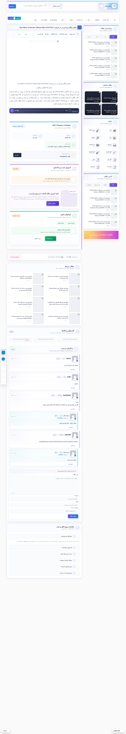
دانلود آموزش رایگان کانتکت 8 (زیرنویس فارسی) (44, 193)
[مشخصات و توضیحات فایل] (3, 364)
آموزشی (89, 184)
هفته (113, 36)
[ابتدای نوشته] (3, 359)
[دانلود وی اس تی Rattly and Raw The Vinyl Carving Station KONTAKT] (38, 290)
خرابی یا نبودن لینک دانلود (66, 554)
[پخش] (12, 110)
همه (89, 36)
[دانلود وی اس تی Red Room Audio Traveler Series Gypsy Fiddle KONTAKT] (38, 318)
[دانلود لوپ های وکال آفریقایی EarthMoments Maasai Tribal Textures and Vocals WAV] (74, 304)
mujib (69, 377)
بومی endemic (63, 34)
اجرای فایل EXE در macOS (66, 573)
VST (113, 184)
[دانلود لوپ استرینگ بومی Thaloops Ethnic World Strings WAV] (74, 290)
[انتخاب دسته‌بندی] (55, 6)
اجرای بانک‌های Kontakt (66, 566)
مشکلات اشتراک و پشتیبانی (66, 560)
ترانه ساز (35, 137)
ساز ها (47, 34)
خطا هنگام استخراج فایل (66, 536)
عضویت (11, 18)
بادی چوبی (72, 34)
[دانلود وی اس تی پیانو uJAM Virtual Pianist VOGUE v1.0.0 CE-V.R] (74, 318)
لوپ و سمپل (97, 184)
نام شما (76, 495)
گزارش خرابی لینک (15, 256)
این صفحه (25, 541)
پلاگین (105, 184)
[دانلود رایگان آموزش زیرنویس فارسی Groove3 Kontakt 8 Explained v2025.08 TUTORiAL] (69, 198)
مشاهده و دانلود (52, 203)
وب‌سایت (74, 507)
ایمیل (76, 501)
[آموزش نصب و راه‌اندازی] (3, 369)
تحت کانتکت (54, 34)
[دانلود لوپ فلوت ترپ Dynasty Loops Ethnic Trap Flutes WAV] (74, 278)
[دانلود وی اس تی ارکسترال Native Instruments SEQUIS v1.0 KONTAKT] (38, 278)
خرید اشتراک (50, 238)
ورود (17, 18)
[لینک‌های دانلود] (3, 375)
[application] (44, 110)
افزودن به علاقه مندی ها (53, 256)
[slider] (75, 110)
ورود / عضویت (37, 238)
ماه (105, 36)
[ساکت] (69, 110)
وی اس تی (40, 34)
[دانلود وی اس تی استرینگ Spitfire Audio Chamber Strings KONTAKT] (38, 304)
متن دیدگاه (75, 474)
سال (97, 36)
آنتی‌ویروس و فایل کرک (67, 547)
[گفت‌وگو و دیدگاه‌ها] (3, 380)
